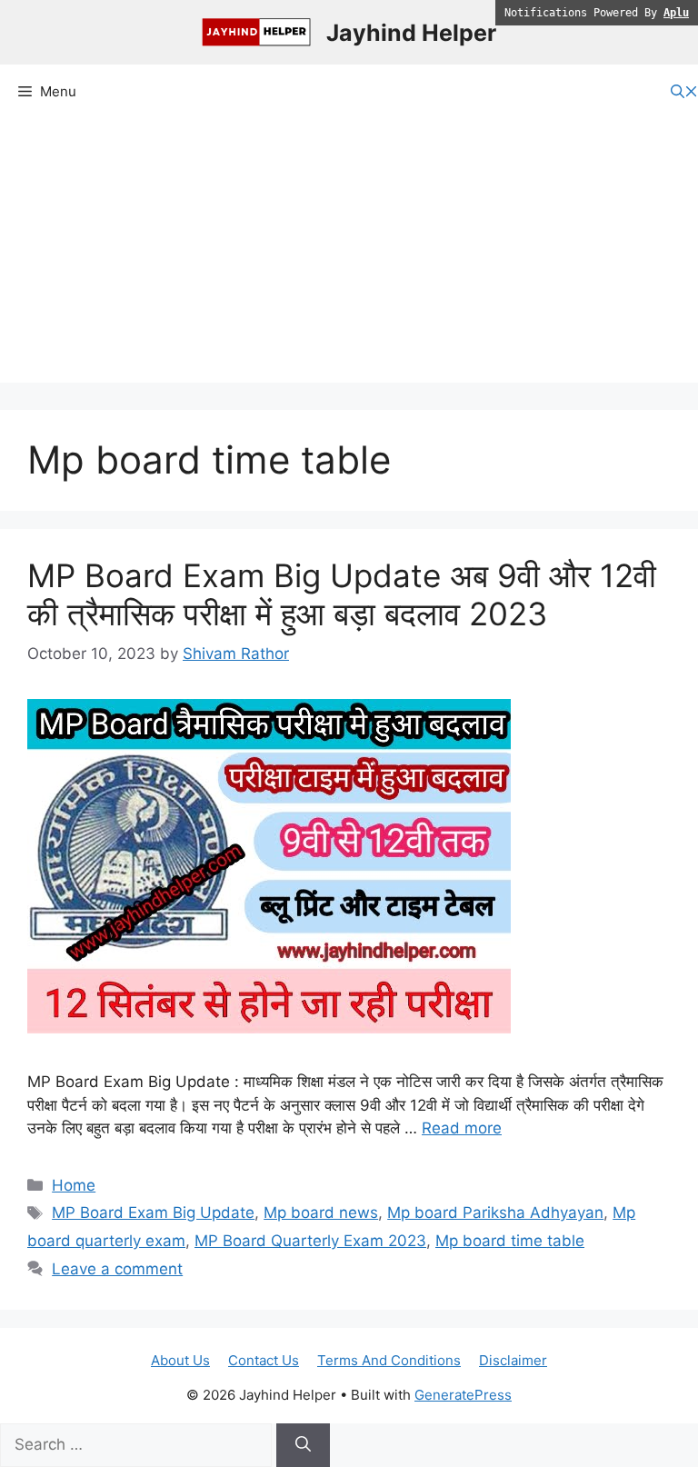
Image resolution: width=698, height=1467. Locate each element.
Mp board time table (509, 1241)
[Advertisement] (349, 255)
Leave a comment (117, 1269)
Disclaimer (513, 1360)
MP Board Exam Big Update (153, 1212)
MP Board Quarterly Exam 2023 (310, 1241)
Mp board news (321, 1212)
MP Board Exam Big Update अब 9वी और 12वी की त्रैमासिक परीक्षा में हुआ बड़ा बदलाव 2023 (341, 594)
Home (73, 1185)
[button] (684, 92)
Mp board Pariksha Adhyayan (495, 1212)
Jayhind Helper (411, 32)
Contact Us (263, 1360)
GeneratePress (463, 1394)
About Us (180, 1360)
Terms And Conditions (389, 1360)
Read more (462, 1128)
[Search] (303, 1445)
